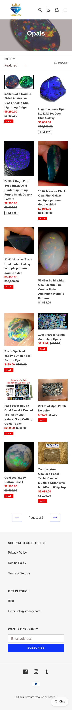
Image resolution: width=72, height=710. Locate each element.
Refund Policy (17, 563)
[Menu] (65, 9)
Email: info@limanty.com (24, 611)
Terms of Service (19, 573)
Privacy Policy (17, 552)
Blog (11, 600)
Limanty (29, 697)
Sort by (9, 59)
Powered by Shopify (45, 697)
